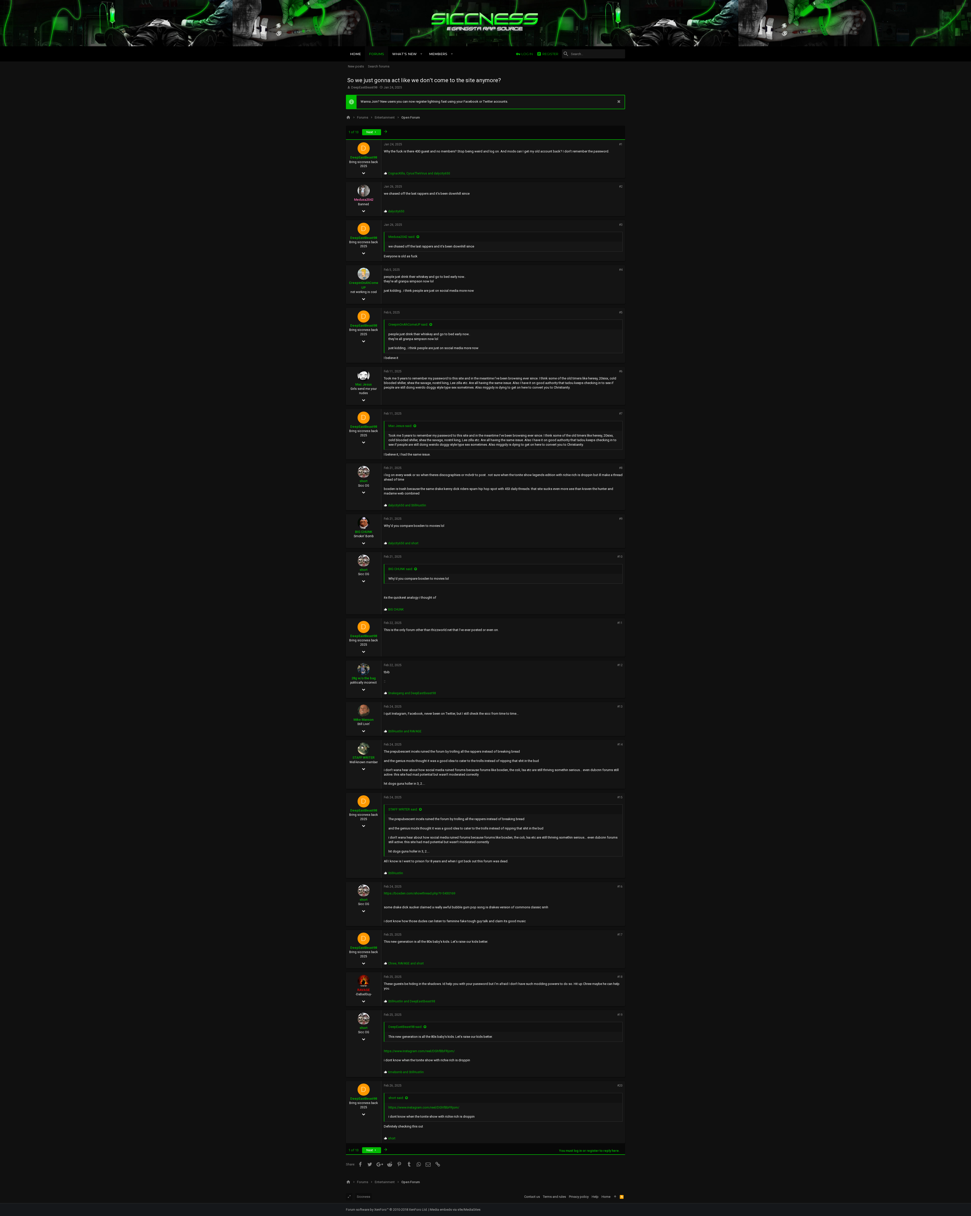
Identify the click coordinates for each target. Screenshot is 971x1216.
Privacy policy (579, 1197)
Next (370, 132)
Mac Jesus (363, 384)
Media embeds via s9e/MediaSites (455, 1209)
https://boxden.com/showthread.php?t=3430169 (419, 893)
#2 (621, 186)
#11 (620, 623)
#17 (620, 934)
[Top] (615, 1197)
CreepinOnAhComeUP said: (408, 324)
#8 (621, 468)
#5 (621, 312)
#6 (621, 371)
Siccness (363, 1197)
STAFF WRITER (363, 757)
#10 (620, 556)
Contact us (532, 1197)
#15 (620, 797)
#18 (620, 977)
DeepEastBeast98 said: (405, 1027)
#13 (620, 706)
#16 (620, 886)
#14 (620, 744)
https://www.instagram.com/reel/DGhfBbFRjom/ (419, 1051)
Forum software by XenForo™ (387, 1209)
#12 (620, 665)
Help (595, 1197)
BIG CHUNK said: (400, 569)
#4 (621, 270)
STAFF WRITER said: (403, 809)
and (407, 505)
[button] (421, 54)
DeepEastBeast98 (364, 87)
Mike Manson (363, 720)
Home (606, 1197)
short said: (396, 1098)
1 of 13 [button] (353, 132)
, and (419, 173)
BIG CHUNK (363, 532)
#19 (620, 1015)
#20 (620, 1085)
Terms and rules (554, 1197)
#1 (621, 144)
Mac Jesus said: (400, 426)
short (363, 481)
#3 (621, 225)
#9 (621, 519)
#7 (621, 413)
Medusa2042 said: (401, 237)
